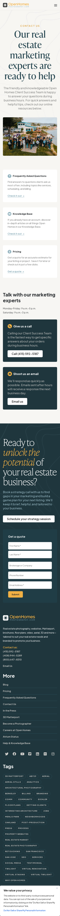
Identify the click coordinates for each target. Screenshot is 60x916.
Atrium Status (11, 736)
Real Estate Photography (21, 845)
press (8, 828)
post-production (33, 822)
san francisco (35, 851)
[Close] (57, 888)
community (25, 799)
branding (42, 793)
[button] (17, 401)
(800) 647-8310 (12, 659)
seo (24, 857)
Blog (5, 684)
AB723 (32, 776)
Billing (26, 793)
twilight (10, 869)
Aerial (46, 776)
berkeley (10, 793)
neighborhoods (35, 816)
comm (8, 799)
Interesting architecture (21, 811)
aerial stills (13, 782)
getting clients (36, 805)
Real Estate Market (17, 840)
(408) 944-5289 (12, 655)
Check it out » (16, 195)
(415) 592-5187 (11, 651)
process (23, 828)
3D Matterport (11, 717)
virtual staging (15, 874)
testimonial (34, 863)
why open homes (15, 880)
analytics (33, 782)
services (37, 857)
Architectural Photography (23, 788)
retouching (12, 851)
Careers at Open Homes (17, 730)
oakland (10, 822)
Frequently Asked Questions (19, 697)
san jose (10, 857)
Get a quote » (16, 271)
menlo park (12, 816)
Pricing (7, 691)
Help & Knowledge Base (16, 743)
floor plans (13, 805)
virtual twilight (41, 874)
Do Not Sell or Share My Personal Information (25, 910)
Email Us (7, 665)
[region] (30, 901)
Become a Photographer (17, 723)
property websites (17, 834)
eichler (42, 799)
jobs (46, 811)
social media (13, 863)
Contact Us (9, 704)
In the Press (9, 710)
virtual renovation (34, 869)
